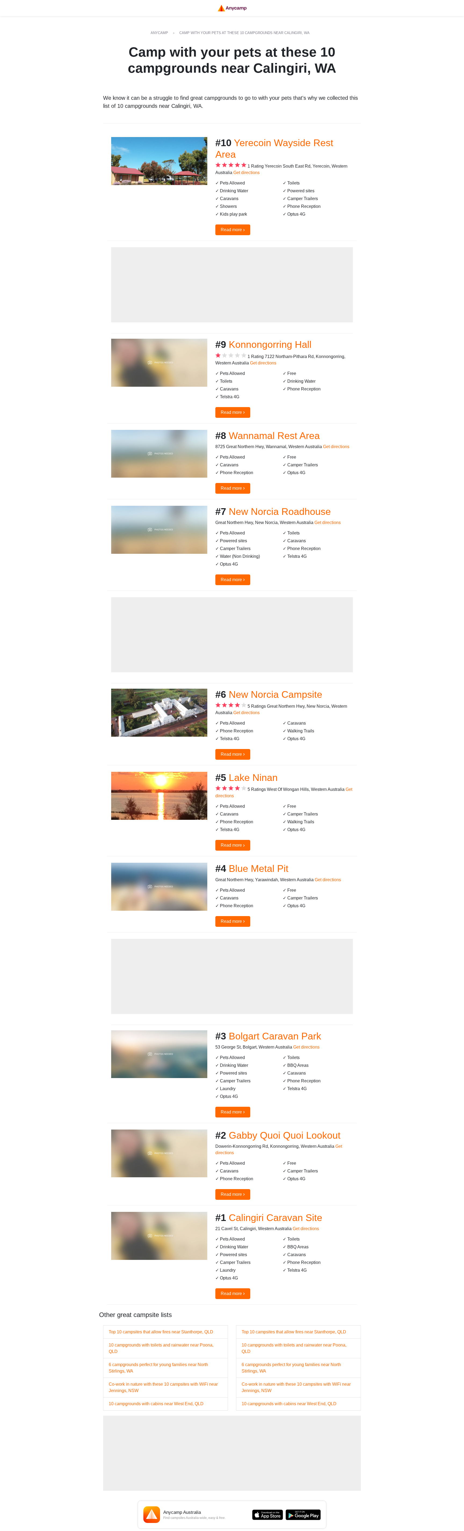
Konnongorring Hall (270, 344)
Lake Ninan (253, 777)
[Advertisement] (232, 284)
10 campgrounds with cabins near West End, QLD (156, 1403)
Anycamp (159, 33)
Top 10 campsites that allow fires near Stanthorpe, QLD (161, 1332)
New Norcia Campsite (275, 694)
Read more (233, 230)
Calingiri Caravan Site (275, 1217)
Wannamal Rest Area (274, 435)
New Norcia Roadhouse (280, 511)
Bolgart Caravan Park (275, 1036)
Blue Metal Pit (258, 868)
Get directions (246, 172)
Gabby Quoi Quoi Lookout (284, 1135)
